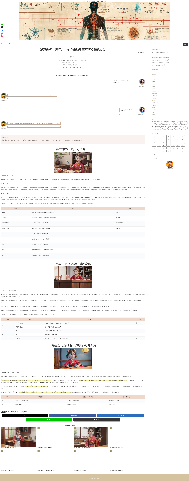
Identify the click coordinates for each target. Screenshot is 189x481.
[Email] (1, 32)
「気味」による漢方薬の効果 (69, 65)
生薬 (3, 411)
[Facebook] (1, 29)
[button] (96, 419)
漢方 (17, 411)
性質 (13, 411)
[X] (1, 26)
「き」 (8, 411)
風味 (26, 411)
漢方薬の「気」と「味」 (68, 62)
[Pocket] (1, 35)
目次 (70, 57)
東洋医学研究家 (170, 168)
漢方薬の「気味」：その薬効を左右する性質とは (74, 60)
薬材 (22, 411)
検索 (185, 44)
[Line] (1, 23)
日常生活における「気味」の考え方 (71, 67)
